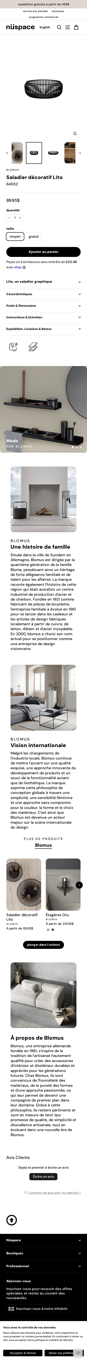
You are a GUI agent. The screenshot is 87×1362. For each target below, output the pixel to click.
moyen (15, 236)
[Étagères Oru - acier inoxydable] (48, 929)
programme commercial (43, 17)
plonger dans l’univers (43, 945)
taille (10, 229)
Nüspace (13, 1240)
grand (33, 236)
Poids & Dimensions (21, 306)
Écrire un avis (43, 1176)
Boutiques (14, 1253)
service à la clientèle (35, 11)
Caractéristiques (19, 294)
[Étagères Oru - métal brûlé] (52, 929)
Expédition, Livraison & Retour (29, 329)
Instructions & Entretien (24, 317)
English (45, 27)
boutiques (58, 11)
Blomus (12, 170)
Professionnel (17, 1266)
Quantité (13, 210)
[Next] (79, 885)
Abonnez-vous (18, 1281)
